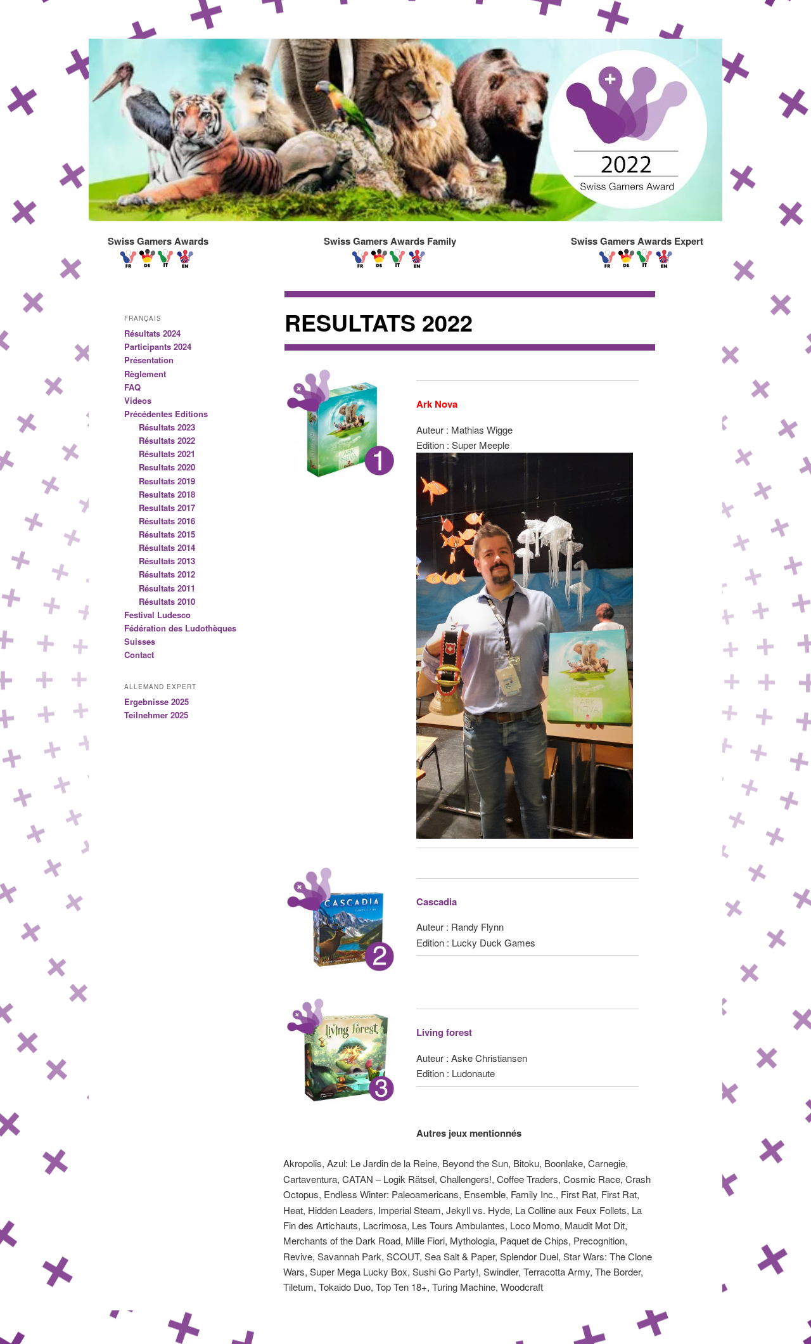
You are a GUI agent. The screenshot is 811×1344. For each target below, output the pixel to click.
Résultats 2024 (152, 333)
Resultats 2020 (167, 467)
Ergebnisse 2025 (156, 701)
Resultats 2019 (167, 481)
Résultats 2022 (167, 440)
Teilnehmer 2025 (156, 715)
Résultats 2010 (167, 601)
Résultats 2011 (167, 588)
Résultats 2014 (167, 547)
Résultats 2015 (167, 534)
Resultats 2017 (167, 507)
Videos (137, 400)
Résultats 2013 (167, 561)
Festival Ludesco (157, 615)
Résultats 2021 (167, 454)
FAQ (132, 387)
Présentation (149, 360)
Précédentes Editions (166, 414)
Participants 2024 (157, 346)
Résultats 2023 (167, 427)
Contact (139, 655)
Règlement (145, 374)
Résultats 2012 (167, 574)
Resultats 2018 (167, 494)
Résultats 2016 (167, 521)
